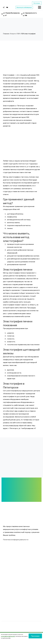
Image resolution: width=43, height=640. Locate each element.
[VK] (7, 7)
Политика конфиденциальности (15, 539)
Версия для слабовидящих (24, 7)
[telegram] (3, 7)
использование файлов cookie (8, 636)
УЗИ (18, 33)
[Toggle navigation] (40, 7)
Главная (6, 33)
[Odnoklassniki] (9, 7)
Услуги (12, 33)
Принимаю (35, 636)
